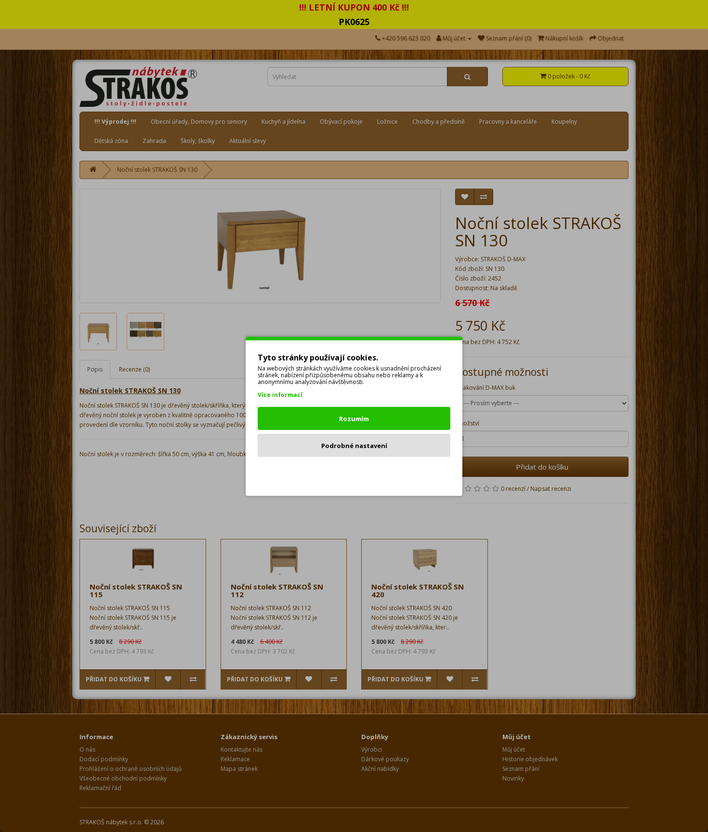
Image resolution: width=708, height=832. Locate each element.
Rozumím (354, 418)
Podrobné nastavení (354, 445)
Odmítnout (354, 472)
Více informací (280, 394)
